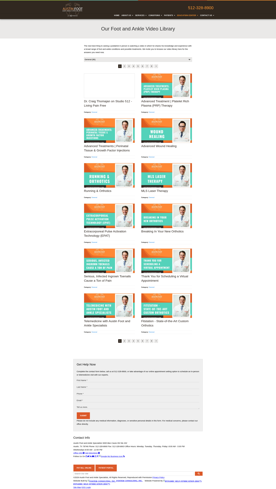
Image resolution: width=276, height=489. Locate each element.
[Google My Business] (111, 456)
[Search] (199, 474)
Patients (169, 15)
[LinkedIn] (91, 456)
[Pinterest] (98, 456)
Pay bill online (84, 468)
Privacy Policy (158, 477)
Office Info (78, 453)
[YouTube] (93, 456)
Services (140, 15)
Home (116, 15)
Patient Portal (106, 468)
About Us (127, 15)
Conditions (155, 15)
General (94, 112)
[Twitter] (88, 456)
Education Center (187, 15)
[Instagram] (96, 456)
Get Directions (91, 453)
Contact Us (206, 15)
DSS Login (86, 487)
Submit (83, 416)
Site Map (77, 487)
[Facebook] (86, 456)
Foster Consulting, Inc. (129, 481)
